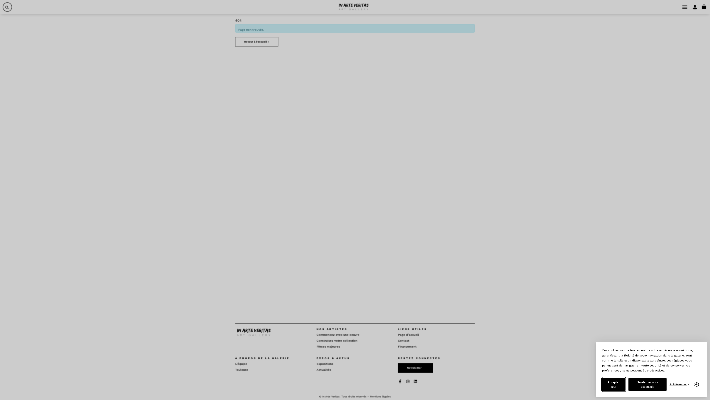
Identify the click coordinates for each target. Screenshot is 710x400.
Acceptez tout (614, 384)
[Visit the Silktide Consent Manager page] (696, 384)
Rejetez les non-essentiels (647, 384)
